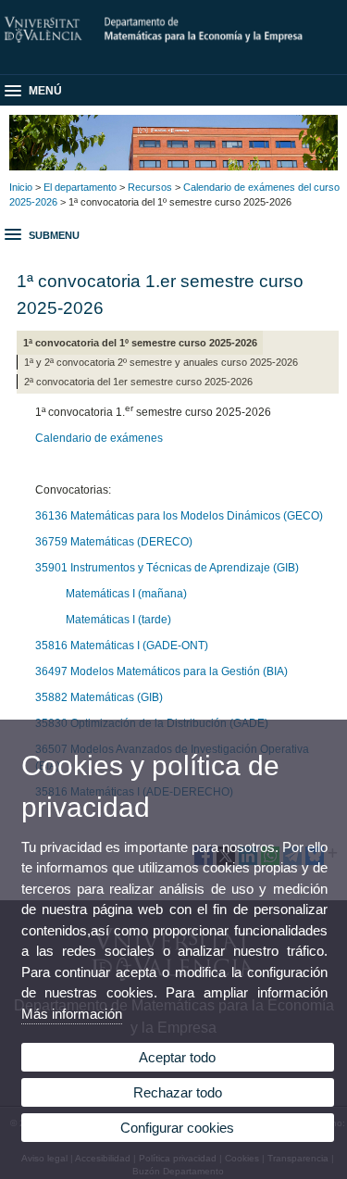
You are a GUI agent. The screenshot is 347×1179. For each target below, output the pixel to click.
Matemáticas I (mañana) (126, 593)
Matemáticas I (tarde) (115, 619)
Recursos (150, 187)
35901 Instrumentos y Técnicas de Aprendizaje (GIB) (167, 567)
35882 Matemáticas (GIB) (99, 697)
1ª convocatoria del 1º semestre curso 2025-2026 (140, 342)
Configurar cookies (177, 1127)
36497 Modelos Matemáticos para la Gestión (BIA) (161, 671)
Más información (71, 1014)
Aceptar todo (177, 1057)
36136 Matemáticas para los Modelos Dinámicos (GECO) (179, 515)
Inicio (20, 187)
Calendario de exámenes (99, 438)
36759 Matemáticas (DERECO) (113, 541)
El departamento (80, 187)
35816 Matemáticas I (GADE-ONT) (121, 645)
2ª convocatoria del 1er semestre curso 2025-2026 (138, 381)
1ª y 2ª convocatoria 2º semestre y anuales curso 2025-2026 (161, 362)
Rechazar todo (177, 1092)
